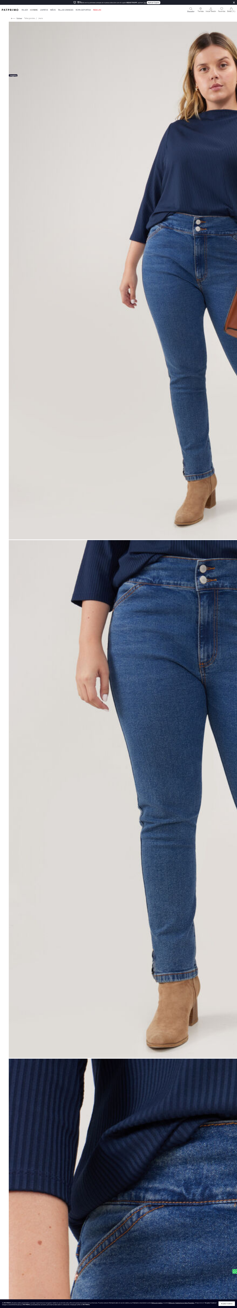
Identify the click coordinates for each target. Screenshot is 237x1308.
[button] (201, 9)
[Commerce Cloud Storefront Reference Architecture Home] (10, 10)
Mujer (25, 10)
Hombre (34, 10)
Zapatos (44, 10)
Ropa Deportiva (83, 10)
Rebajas (97, 10)
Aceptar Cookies (226, 1304)
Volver (19, 18)
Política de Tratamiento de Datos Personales (181, 1303)
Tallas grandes (65, 10)
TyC (145, 3)
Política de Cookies (156, 1303)
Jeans (40, 18)
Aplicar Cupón (153, 3)
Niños (53, 10)
